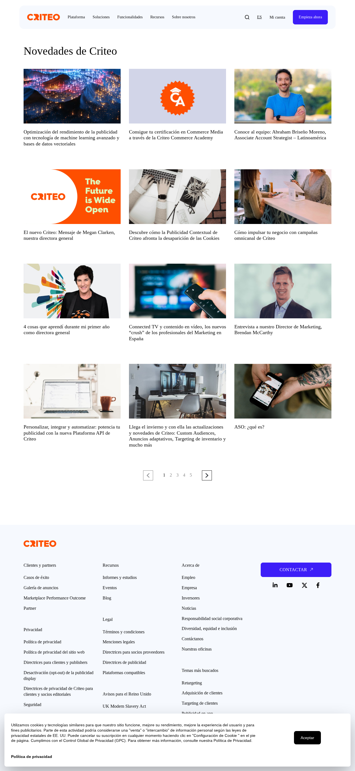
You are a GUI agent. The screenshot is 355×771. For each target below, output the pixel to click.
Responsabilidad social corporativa (212, 618)
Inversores (191, 598)
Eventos (110, 587)
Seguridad (32, 704)
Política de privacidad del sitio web (54, 652)
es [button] (259, 17)
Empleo (188, 577)
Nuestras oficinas (197, 649)
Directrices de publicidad (124, 662)
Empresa (189, 587)
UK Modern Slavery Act (124, 706)
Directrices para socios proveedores (133, 652)
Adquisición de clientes (202, 693)
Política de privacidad (42, 641)
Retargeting (192, 683)
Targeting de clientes (200, 703)
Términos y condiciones (123, 631)
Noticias (189, 608)
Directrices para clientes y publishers (55, 662)
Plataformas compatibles (124, 672)
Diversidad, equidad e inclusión (209, 628)
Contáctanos (192, 638)
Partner (30, 608)
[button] (247, 17)
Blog (107, 598)
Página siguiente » (207, 476)
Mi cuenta (277, 17)
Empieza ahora (310, 17)
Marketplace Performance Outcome (55, 598)
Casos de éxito (36, 577)
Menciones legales (119, 641)
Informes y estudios (120, 577)
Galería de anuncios (41, 587)
